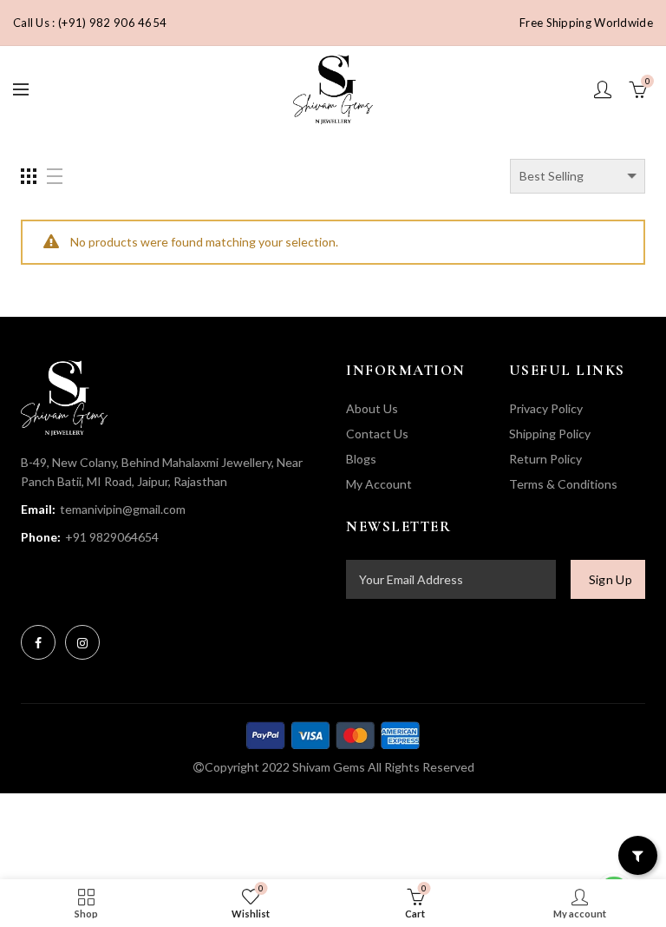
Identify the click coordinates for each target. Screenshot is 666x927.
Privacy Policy (546, 408)
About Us (372, 408)
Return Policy (545, 458)
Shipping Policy (550, 433)
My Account (379, 484)
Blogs (361, 458)
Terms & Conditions (563, 484)
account (603, 89)
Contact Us (377, 433)
